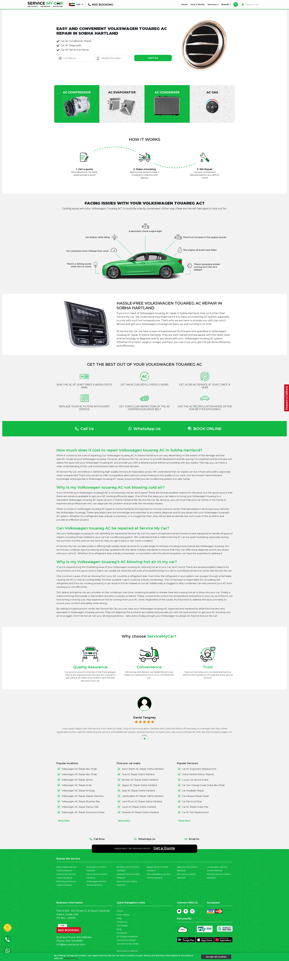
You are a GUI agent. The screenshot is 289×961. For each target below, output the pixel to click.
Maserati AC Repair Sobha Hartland (140, 812)
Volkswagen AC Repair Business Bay (81, 801)
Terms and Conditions (127, 951)
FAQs (119, 918)
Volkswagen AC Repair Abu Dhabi (79, 769)
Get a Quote (164, 848)
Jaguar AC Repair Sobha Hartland (139, 785)
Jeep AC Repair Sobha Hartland (138, 790)
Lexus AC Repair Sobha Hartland (139, 807)
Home (185, 4)
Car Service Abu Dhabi (128, 944)
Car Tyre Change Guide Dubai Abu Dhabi (203, 785)
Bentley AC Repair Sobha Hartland (140, 779)
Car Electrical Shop (192, 801)
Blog (119, 929)
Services (212, 4)
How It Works (198, 4)
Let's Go (153, 57)
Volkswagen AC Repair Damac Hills (80, 807)
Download (122, 933)
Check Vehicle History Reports (198, 774)
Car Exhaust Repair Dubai (195, 796)
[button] (141, 738)
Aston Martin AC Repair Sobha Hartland (142, 769)
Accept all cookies (216, 956)
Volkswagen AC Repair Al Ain (77, 785)
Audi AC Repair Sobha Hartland (138, 774)
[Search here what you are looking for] (235, 4)
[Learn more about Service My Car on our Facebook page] (185, 911)
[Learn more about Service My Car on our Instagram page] (192, 911)
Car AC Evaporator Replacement (199, 769)
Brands (226, 4)
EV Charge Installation (127, 936)
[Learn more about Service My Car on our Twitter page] (179, 911)
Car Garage (122, 925)
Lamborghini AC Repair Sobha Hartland (142, 796)
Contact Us (122, 922)
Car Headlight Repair (193, 790)
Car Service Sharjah (126, 940)
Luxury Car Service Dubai (195, 779)
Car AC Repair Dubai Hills (195, 807)
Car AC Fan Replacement (195, 812)
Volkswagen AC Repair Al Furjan (78, 790)
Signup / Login (252, 4)
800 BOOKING (68, 929)
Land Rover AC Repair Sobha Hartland (142, 801)
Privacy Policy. (71, 958)
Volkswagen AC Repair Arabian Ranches (82, 796)
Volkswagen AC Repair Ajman (77, 779)
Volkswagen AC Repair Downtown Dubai (83, 812)
